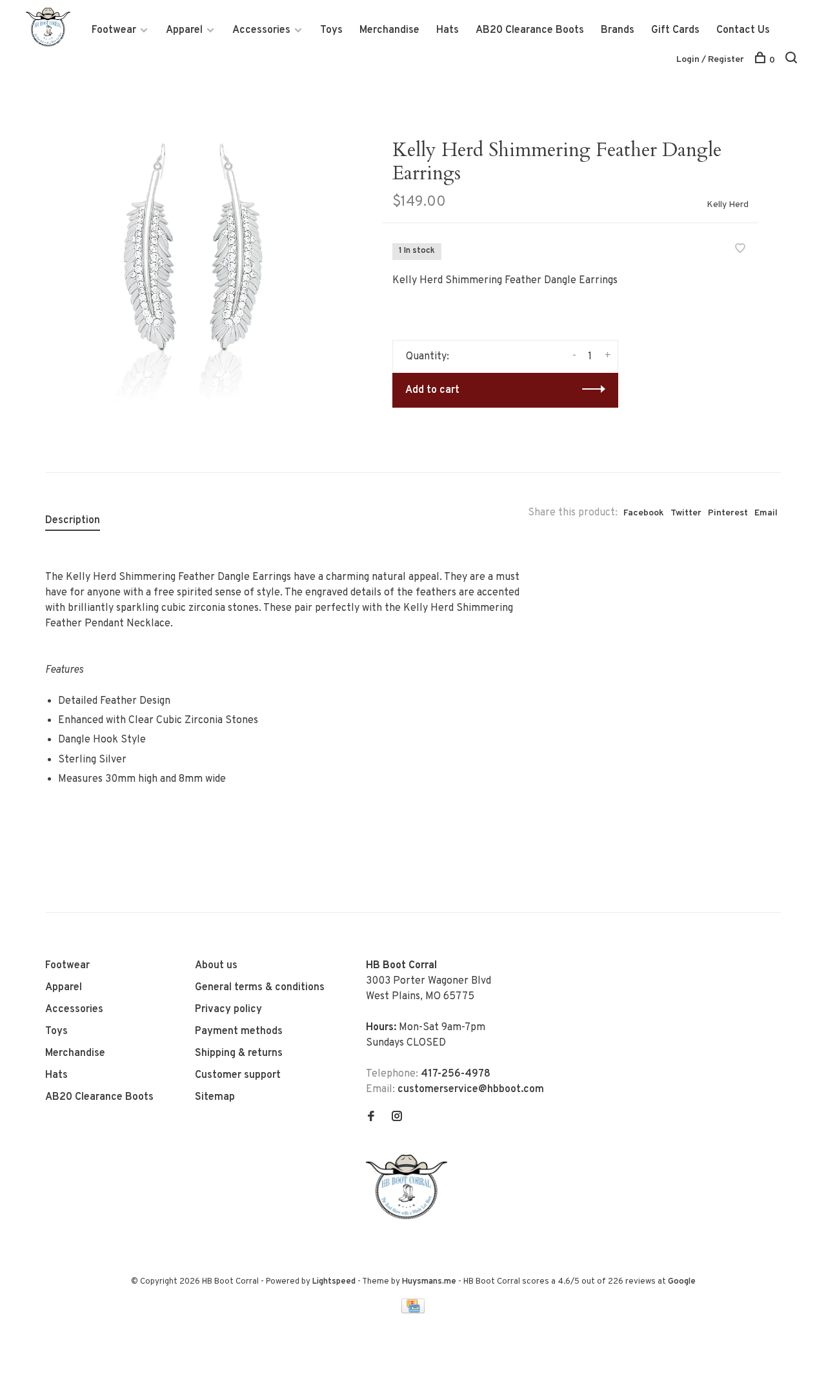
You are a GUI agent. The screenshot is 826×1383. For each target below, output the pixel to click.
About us (216, 965)
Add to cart (432, 390)
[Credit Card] (413, 1310)
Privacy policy (228, 1009)
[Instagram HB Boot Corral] (397, 1117)
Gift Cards (675, 30)
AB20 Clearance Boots (530, 30)
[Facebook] (371, 1117)
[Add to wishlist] (740, 250)
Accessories (261, 30)
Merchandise (389, 30)
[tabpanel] (193, 264)
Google (682, 1282)
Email (766, 513)
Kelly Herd (728, 204)
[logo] (410, 1216)
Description (72, 520)
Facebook (643, 513)
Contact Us (743, 30)
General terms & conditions (260, 987)
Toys (331, 30)
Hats (447, 30)
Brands (617, 30)
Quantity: (427, 356)
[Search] (792, 60)
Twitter (685, 513)
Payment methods (239, 1031)
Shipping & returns (239, 1053)
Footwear (114, 30)
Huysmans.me (430, 1282)
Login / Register (710, 59)
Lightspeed (334, 1282)
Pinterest (728, 513)
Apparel (184, 30)
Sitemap (215, 1097)
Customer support (238, 1075)
